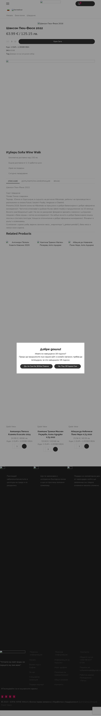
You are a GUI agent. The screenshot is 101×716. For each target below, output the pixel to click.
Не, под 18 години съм (67, 366)
